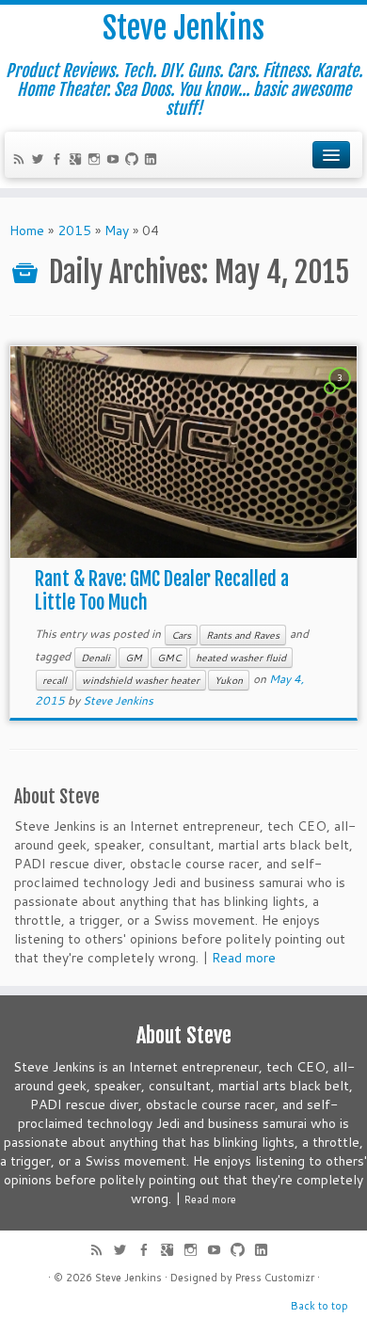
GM (133, 657)
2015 (74, 230)
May (116, 230)
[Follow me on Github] (134, 160)
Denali (95, 657)
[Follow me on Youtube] (115, 160)
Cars (181, 635)
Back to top (319, 1305)
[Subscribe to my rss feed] (21, 160)
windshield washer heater (140, 680)
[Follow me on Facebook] (59, 160)
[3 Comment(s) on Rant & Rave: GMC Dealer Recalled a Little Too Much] (341, 395)
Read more (244, 957)
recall (54, 680)
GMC (169, 657)
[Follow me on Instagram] (97, 160)
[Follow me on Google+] (78, 160)
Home (26, 230)
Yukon (229, 680)
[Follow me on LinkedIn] (153, 160)
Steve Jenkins (183, 28)
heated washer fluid (241, 657)
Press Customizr (274, 1277)
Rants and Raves (242, 635)
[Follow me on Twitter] (40, 160)
